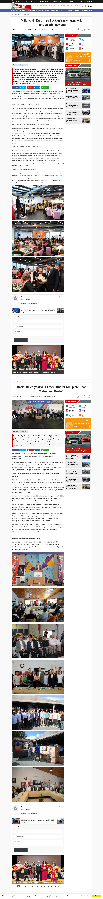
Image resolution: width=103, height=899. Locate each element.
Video (76, 10)
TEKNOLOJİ (78, 6)
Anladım (96, 896)
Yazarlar (71, 10)
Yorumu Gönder (20, 340)
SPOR (55, 6)
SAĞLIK (60, 6)
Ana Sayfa (16, 14)
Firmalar (86, 10)
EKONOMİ (66, 6)
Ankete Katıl (78, 60)
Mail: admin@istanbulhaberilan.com (28, 303)
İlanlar (90, 10)
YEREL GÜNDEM (43, 6)
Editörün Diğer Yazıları (25, 299)
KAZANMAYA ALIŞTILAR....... (60, 10)
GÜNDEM (35, 6)
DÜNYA (72, 6)
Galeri (81, 10)
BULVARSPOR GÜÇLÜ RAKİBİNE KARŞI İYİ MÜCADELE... (39, 10)
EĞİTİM (51, 6)
